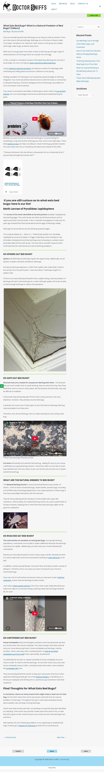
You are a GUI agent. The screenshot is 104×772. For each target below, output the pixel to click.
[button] (100, 6)
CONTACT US (83, 4)
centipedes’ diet (12, 668)
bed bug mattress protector (20, 68)
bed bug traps (13, 144)
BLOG (72, 4)
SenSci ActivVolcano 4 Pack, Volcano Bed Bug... (12, 184)
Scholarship (64, 759)
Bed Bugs (6, 31)
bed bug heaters (42, 677)
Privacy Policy (52, 767)
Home (53, 4)
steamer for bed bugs (27, 726)
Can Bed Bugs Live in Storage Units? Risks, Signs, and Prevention (87, 44)
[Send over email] (2, 386)
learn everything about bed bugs (43, 63)
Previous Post (9, 737)
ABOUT (54, 9)
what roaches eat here (21, 586)
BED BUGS (63, 4)
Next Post (61, 737)
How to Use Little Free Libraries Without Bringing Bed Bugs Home (88, 54)
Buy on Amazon (14, 192)
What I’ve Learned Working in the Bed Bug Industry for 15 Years (87, 71)
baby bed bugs (54, 557)
